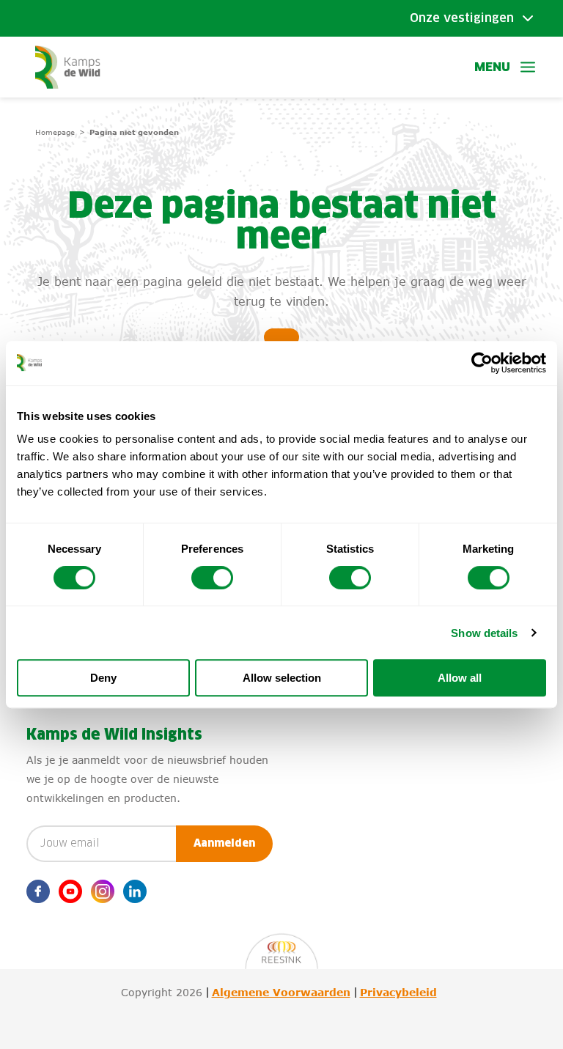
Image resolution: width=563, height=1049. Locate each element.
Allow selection (282, 677)
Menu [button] (492, 67)
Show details (484, 633)
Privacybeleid (398, 992)
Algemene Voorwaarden (281, 992)
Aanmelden (224, 844)
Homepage (55, 132)
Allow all (460, 677)
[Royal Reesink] (281, 944)
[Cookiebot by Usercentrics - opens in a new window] (482, 363)
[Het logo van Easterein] (74, 67)
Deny (103, 677)
